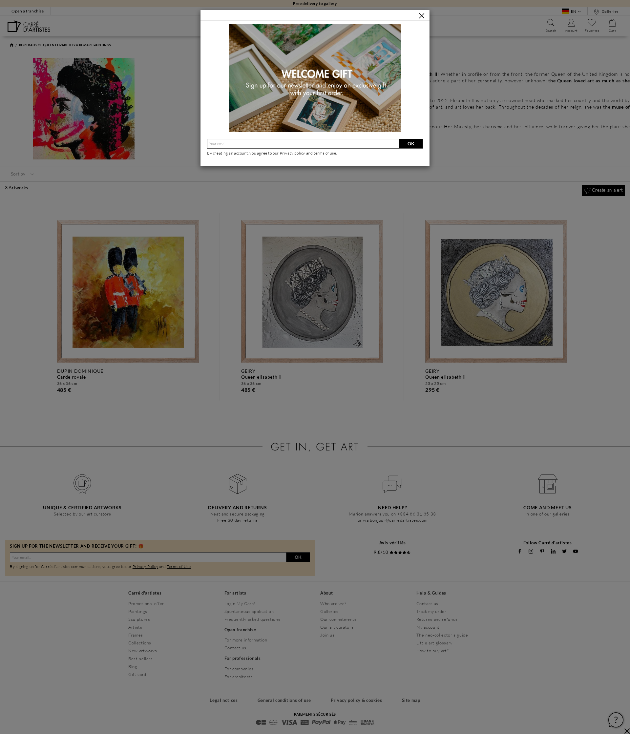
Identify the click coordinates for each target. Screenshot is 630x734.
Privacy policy (293, 153)
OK (411, 143)
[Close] (422, 16)
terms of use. (325, 153)
